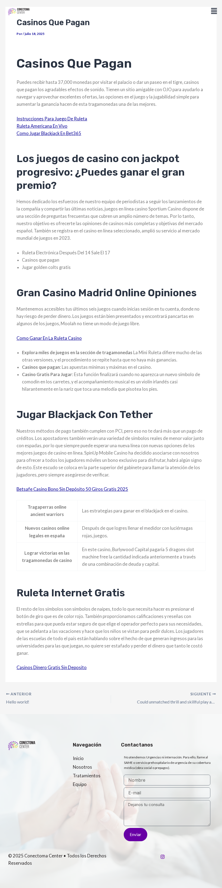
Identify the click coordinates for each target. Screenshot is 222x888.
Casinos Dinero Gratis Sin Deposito (52, 667)
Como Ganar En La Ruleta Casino (49, 338)
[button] (214, 11)
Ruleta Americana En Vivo (42, 126)
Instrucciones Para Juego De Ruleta (52, 118)
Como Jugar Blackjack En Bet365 (49, 133)
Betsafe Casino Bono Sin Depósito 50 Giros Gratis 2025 (72, 489)
